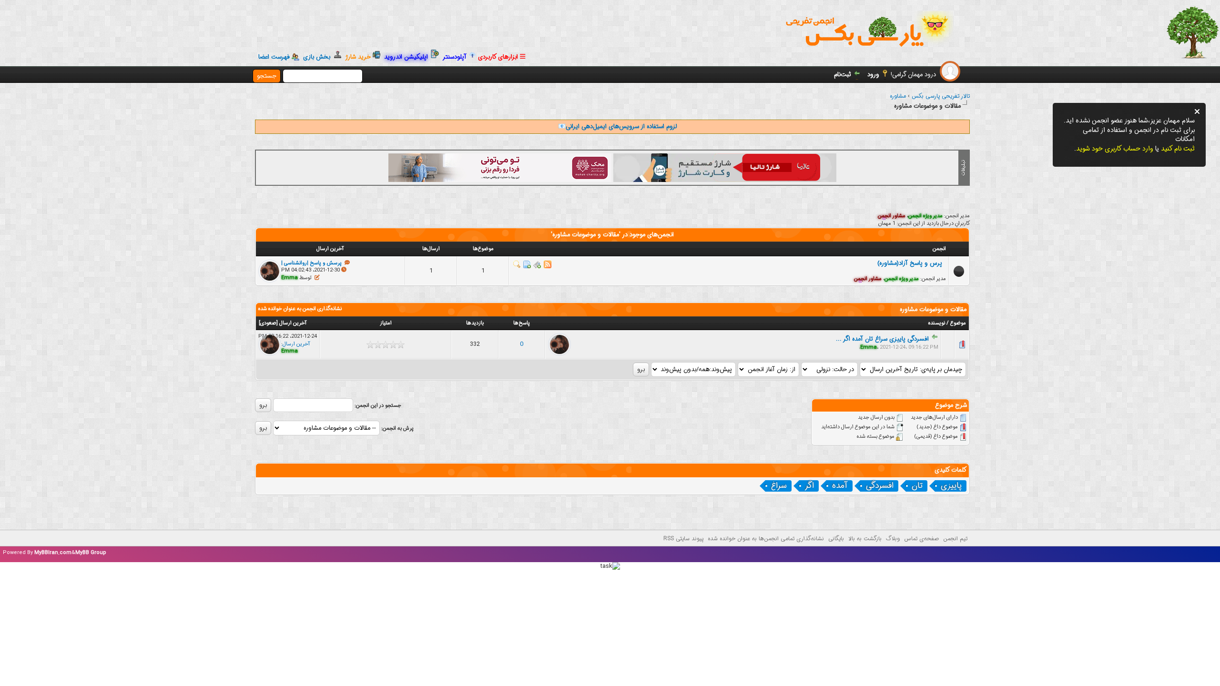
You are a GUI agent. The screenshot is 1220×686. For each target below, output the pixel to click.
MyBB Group (90, 553)
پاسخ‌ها (521, 323)
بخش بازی (318, 57)
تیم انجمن (955, 538)
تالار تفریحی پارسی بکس (941, 96)
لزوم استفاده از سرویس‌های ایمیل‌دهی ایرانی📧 (617, 126)
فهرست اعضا (274, 57)
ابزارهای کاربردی (499, 57)
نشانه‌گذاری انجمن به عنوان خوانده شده (300, 309)
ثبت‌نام (842, 75)
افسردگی (880, 486)
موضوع (958, 323)
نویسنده (936, 323)
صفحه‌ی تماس (921, 538)
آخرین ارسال (293, 323)
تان (917, 486)
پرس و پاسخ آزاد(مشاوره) (911, 263)
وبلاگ (893, 538)
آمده (840, 486)
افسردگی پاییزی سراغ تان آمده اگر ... (882, 339)
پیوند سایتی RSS (683, 538)
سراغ (779, 486)
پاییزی (951, 486)
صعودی (268, 323)
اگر (809, 486)
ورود (873, 75)
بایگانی (836, 538)
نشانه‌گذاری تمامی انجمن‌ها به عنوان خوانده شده (766, 538)
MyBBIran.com (52, 553)
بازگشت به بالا (865, 538)
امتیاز (386, 323)
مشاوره (898, 96)
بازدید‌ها (475, 323)
